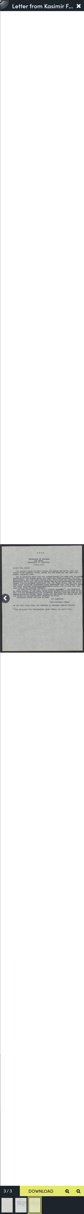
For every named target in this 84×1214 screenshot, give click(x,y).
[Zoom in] (67, 1191)
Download (40, 1191)
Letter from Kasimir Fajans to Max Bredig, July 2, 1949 (42, 5)
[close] (78, 5)
